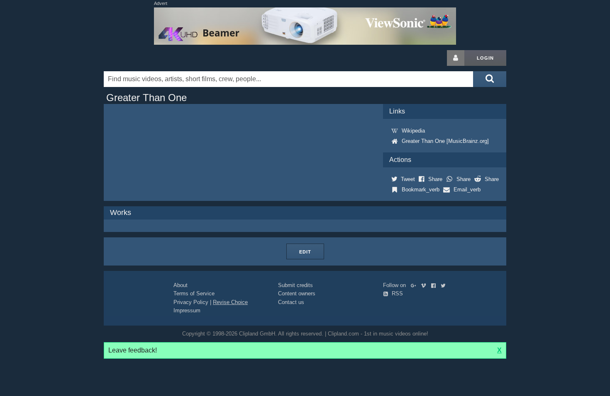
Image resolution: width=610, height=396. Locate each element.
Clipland (147, 58)
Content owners (296, 293)
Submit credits (295, 285)
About (180, 285)
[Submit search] (489, 79)
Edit (305, 251)
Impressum (186, 310)
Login (485, 58)
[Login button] (455, 58)
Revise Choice (230, 302)
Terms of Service (194, 293)
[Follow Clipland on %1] (415, 285)
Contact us (291, 302)
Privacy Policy (190, 302)
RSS (396, 293)
